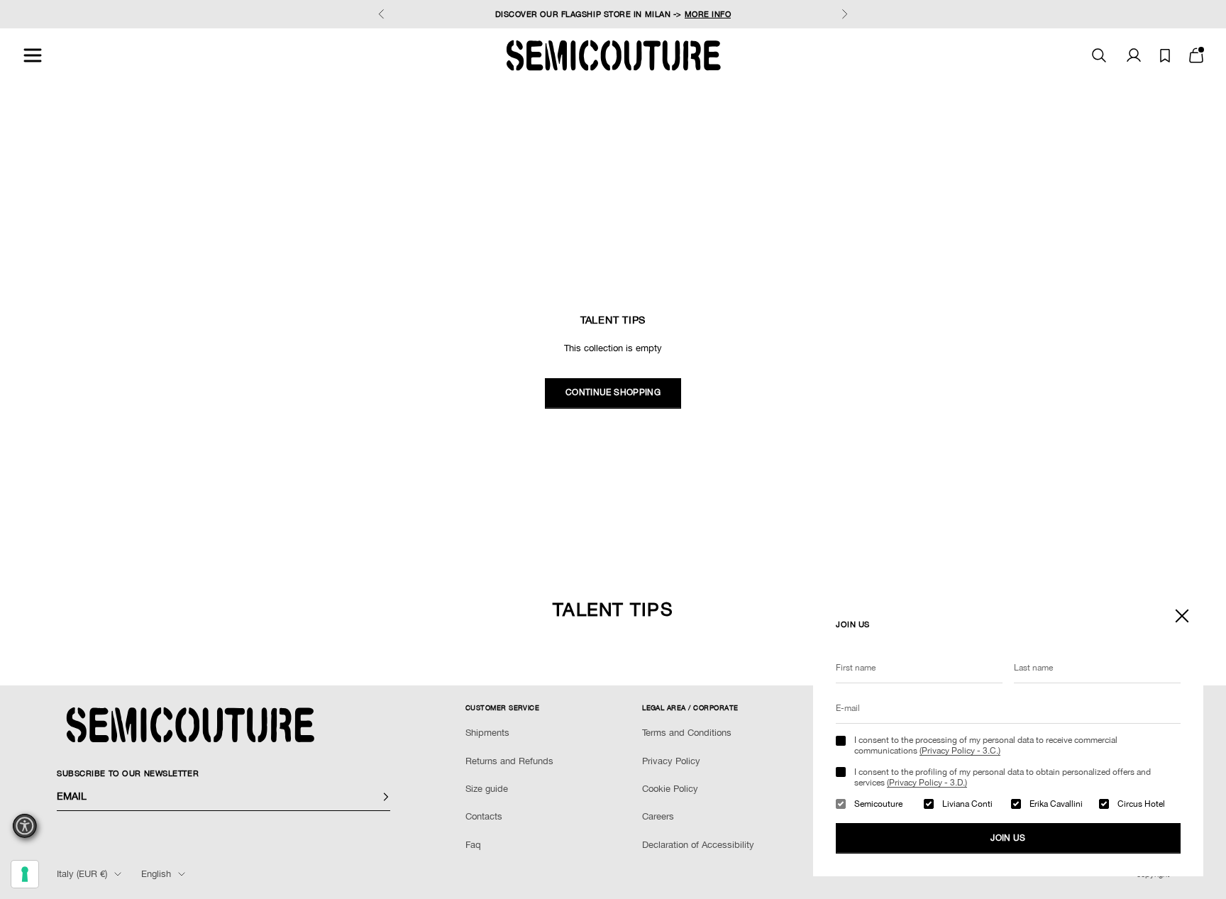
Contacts (483, 816)
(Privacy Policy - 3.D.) (927, 783)
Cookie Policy (670, 788)
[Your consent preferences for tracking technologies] (24, 874)
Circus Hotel (1141, 804)
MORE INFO (708, 14)
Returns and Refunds (509, 761)
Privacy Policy (671, 761)
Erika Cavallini (1056, 804)
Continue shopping (613, 392)
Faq (473, 844)
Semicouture (878, 804)
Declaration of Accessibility (698, 844)
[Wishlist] (1165, 55)
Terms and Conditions (686, 732)
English (156, 873)
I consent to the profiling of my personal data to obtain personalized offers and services (1002, 777)
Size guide (486, 788)
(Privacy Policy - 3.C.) (960, 751)
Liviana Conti (967, 804)
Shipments (487, 732)
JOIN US (1008, 838)
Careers (658, 816)
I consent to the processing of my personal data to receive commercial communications (985, 745)
